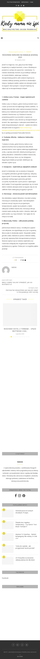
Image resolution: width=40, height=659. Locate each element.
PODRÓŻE (28, 51)
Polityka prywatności (13, 2)
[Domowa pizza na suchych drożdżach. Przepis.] (8, 513)
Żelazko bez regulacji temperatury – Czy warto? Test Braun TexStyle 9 (26, 524)
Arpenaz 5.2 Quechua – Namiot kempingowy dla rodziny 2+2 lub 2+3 (26, 536)
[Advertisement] (20, 611)
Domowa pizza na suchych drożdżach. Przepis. (24, 512)
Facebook (5, 578)
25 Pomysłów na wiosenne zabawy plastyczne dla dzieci (25, 559)
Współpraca (24, 2)
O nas (31, 2)
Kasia (14, 267)
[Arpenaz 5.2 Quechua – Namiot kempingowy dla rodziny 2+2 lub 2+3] (8, 537)
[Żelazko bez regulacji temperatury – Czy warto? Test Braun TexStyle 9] (8, 525)
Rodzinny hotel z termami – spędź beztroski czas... (20, 330)
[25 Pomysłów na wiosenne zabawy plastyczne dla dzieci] (8, 561)
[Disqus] (20, 365)
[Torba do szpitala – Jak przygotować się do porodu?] (8, 549)
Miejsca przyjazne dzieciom (16, 51)
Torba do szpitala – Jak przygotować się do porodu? (25, 547)
